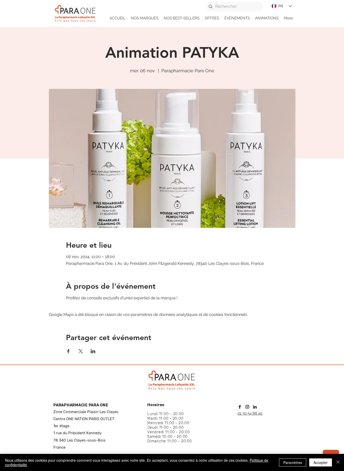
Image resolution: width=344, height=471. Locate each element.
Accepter (321, 462)
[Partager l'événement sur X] (80, 351)
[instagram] (247, 406)
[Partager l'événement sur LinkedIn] (93, 351)
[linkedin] (254, 406)
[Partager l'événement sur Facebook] (68, 351)
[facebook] (239, 406)
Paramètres (292, 462)
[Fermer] (338, 462)
